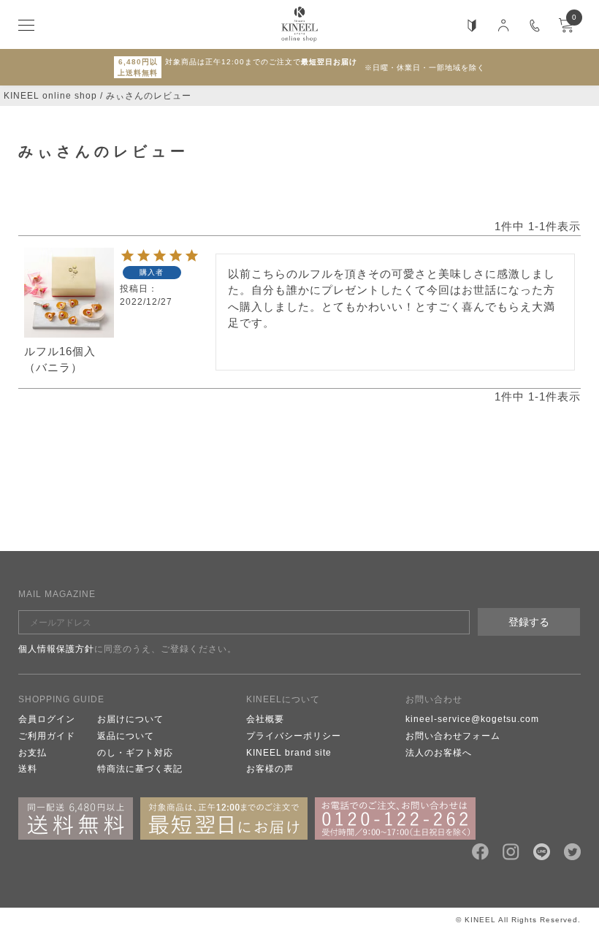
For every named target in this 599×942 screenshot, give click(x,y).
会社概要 (265, 719)
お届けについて (130, 719)
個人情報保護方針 (56, 649)
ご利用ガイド (46, 736)
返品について (125, 736)
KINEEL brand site (289, 753)
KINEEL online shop (50, 96)
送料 (27, 769)
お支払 (32, 753)
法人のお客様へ (438, 753)
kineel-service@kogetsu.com (472, 719)
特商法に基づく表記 (140, 769)
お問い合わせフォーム (452, 736)
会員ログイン (46, 719)
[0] (566, 30)
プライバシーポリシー (293, 736)
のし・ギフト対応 (135, 753)
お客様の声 (270, 769)
